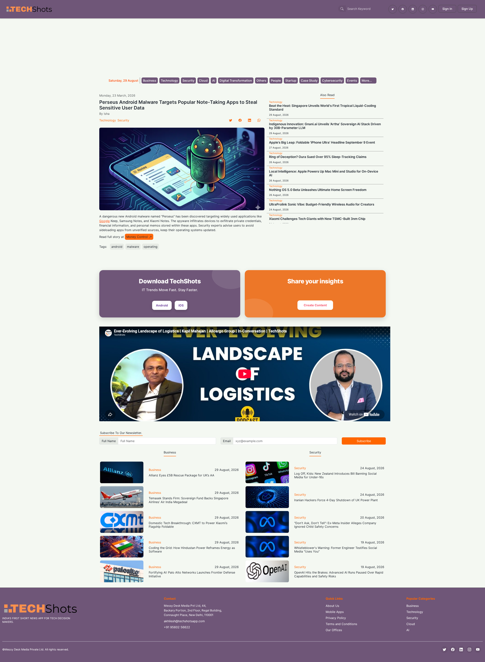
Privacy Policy (336, 618)
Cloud (203, 80)
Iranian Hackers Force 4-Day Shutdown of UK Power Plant (336, 500)
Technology (169, 80)
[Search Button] (342, 8)
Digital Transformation (236, 80)
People (276, 80)
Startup (290, 80)
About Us (332, 606)
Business (149, 80)
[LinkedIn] (249, 120)
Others (261, 80)
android (116, 247)
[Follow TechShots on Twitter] (392, 9)
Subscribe (364, 441)
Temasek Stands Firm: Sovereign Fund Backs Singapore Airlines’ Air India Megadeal (188, 500)
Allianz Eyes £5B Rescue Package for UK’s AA (181, 475)
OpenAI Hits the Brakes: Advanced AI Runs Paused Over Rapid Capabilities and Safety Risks (338, 574)
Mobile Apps (335, 612)
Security (188, 80)
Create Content (315, 305)
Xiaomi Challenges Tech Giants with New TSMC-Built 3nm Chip (317, 219)
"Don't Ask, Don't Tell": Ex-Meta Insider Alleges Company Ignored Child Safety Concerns (335, 524)
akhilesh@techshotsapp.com (184, 621)
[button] (368, 80)
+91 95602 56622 (177, 627)
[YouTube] (477, 649)
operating (150, 247)
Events (352, 80)
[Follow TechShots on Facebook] (402, 9)
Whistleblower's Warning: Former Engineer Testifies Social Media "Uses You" (335, 549)
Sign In (447, 9)
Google (104, 221)
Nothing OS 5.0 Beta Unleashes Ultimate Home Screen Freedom (317, 190)
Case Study (309, 80)
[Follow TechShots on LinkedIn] (412, 9)
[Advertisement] (242, 46)
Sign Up (467, 9)
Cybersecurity (332, 80)
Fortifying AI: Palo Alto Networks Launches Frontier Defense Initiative (192, 574)
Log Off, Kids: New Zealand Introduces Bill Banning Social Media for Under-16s (335, 475)
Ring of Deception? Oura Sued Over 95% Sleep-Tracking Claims (317, 157)
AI (213, 80)
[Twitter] (231, 120)
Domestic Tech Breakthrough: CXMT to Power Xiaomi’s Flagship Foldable (188, 524)
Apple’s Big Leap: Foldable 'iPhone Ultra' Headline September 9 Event (322, 142)
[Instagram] (469, 649)
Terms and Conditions (341, 624)
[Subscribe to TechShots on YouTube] (433, 9)
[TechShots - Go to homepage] (29, 9)
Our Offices (334, 630)
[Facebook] (240, 120)
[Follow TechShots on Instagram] (423, 9)
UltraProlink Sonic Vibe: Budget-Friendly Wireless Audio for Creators (321, 204)
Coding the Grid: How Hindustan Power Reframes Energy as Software (192, 549)
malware (133, 247)
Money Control (137, 237)
